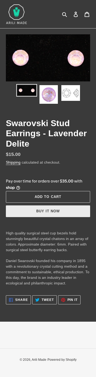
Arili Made (39, 360)
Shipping (13, 162)
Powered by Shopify (62, 360)
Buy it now (48, 211)
